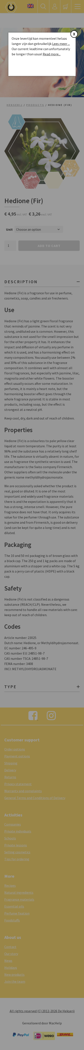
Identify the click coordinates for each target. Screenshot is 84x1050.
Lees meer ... (61, 43)
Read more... (52, 54)
